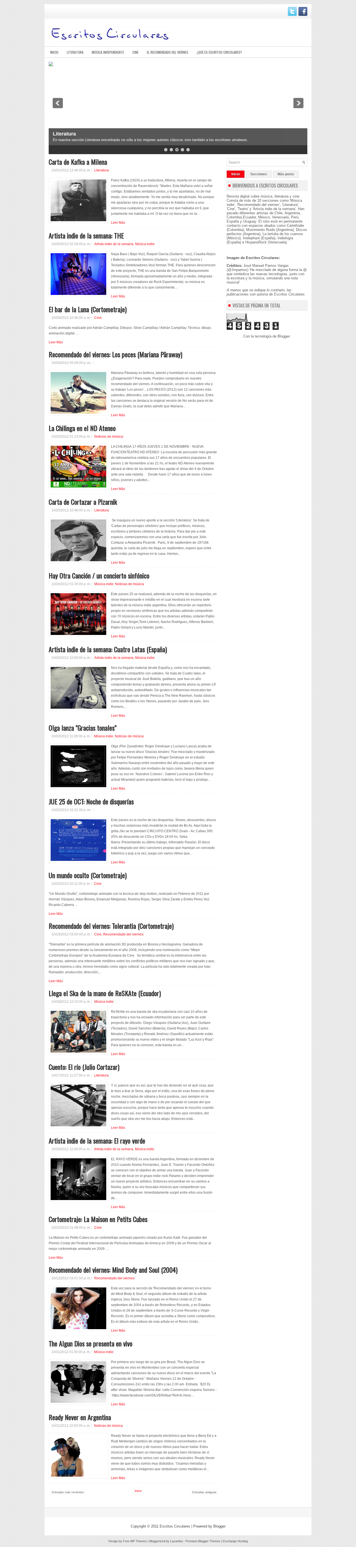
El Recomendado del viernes (167, 52)
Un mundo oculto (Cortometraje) (88, 875)
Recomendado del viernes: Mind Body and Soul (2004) (113, 1269)
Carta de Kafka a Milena (78, 161)
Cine (135, 52)
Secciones (258, 174)
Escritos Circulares (175, 1526)
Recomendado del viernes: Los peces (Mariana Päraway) (115, 354)
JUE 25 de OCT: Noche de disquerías (91, 801)
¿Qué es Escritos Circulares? (219, 52)
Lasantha (176, 1541)
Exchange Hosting (235, 1541)
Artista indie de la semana (114, 244)
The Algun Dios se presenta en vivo (90, 1343)
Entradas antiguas (204, 1492)
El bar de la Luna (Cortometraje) (88, 309)
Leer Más (118, 223)
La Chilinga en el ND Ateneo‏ (82, 428)
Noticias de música (108, 437)
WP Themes (138, 1541)
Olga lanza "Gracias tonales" (83, 727)
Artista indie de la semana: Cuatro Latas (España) (108, 649)
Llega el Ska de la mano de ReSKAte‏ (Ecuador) (105, 993)
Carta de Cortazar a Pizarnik (83, 501)
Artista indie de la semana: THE (86, 235)
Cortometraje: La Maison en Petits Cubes (98, 1219)
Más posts (286, 174)
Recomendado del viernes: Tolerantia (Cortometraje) (111, 925)
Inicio (54, 52)
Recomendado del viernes (123, 934)
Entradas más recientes (68, 1492)
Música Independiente (108, 52)
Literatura (75, 52)
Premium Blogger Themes (203, 1541)
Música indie (144, 244)
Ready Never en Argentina (80, 1417)
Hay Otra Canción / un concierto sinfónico (99, 575)
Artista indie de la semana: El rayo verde (97, 1140)
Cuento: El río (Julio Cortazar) (84, 1066)
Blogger (284, 336)
